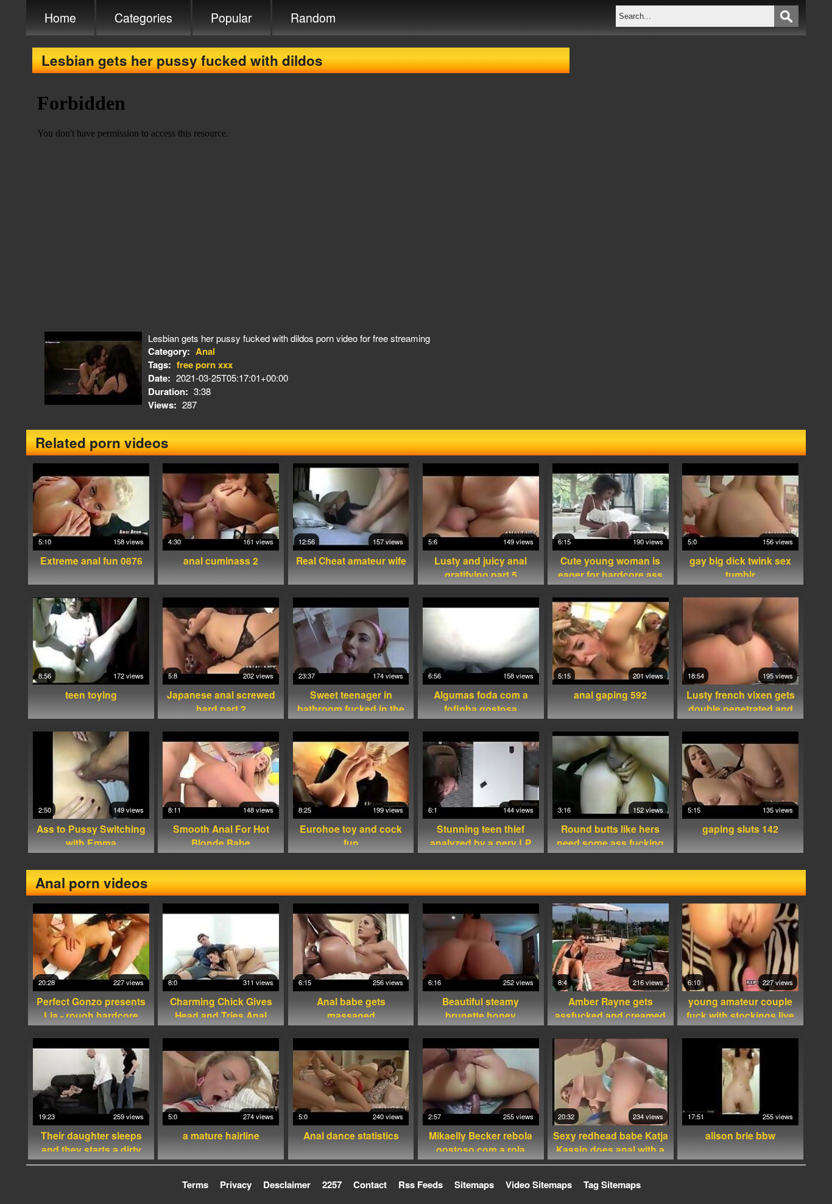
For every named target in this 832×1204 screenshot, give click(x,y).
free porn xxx (205, 364)
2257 (332, 1184)
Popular (231, 17)
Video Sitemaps (539, 1184)
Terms (195, 1184)
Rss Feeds (420, 1184)
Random (313, 17)
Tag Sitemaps (612, 1184)
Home (60, 17)
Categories (143, 17)
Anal (205, 351)
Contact (370, 1184)
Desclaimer (287, 1184)
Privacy (236, 1184)
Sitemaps (474, 1184)
